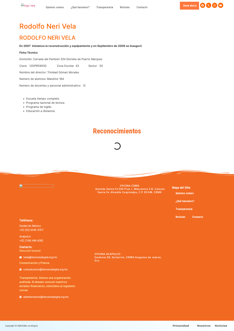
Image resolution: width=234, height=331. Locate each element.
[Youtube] (220, 5)
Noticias (125, 7)
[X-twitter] (208, 5)
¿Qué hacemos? (80, 7)
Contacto (142, 7)
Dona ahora (189, 5)
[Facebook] (202, 5)
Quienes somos (55, 7)
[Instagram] (214, 5)
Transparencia (104, 7)
